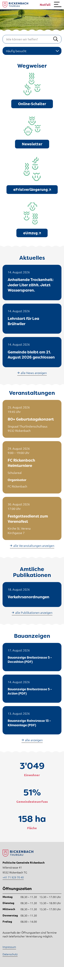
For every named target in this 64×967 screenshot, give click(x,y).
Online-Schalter (32, 103)
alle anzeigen (34, 740)
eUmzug (31, 233)
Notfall (45, 4)
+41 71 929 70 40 (13, 877)
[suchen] (55, 39)
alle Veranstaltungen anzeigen (33, 545)
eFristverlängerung (31, 189)
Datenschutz (10, 954)
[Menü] (57, 4)
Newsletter (32, 144)
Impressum (9, 947)
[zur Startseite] (15, 4)
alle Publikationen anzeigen (33, 612)
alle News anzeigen (34, 373)
